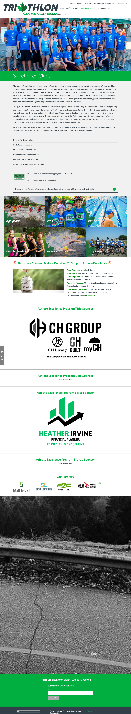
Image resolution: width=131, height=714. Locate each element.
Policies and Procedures (104, 4)
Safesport (88, 4)
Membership (103, 8)
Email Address (53, 690)
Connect (120, 4)
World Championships (51, 14)
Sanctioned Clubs (87, 8)
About (72, 4)
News (79, 4)
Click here (51, 181)
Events (66, 14)
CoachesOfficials (69, 8)
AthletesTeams (50, 8)
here (68, 174)
